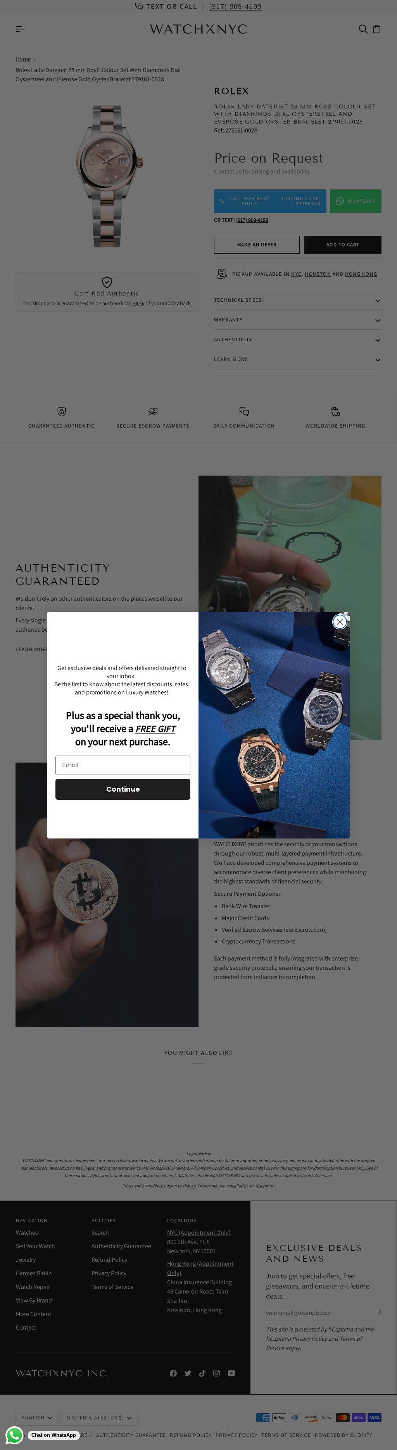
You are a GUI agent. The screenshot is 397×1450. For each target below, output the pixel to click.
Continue (123, 789)
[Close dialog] (340, 622)
